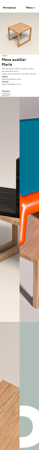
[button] (30, 8)
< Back (4, 56)
